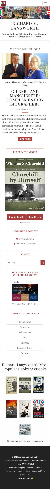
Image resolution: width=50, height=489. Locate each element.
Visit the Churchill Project (25, 304)
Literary (25, 342)
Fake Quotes (25, 332)
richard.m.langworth (26, 243)
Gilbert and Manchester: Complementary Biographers (25, 98)
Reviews (25, 353)
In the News (25, 321)
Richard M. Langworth (3, 3)
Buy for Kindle (16, 217)
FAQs (25, 337)
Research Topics (25, 348)
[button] (21, 223)
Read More (25, 138)
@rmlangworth (26, 238)
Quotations (25, 327)
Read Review (34, 217)
